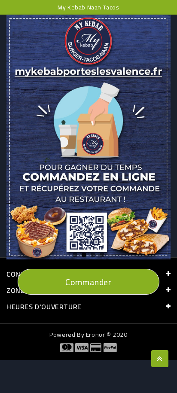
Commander (88, 282)
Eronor (95, 334)
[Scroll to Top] (159, 358)
